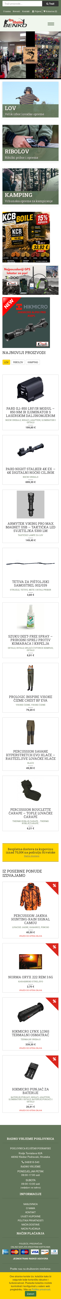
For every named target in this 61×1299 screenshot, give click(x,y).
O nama (7, 11)
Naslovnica (30, 1204)
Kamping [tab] (33, 362)
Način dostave (30, 1224)
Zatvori (30, 1293)
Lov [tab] (6, 362)
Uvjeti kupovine (31, 1216)
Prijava (37, 11)
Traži (51, 3)
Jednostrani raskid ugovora (30, 1258)
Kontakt (26, 11)
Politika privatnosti (30, 1220)
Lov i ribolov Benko (17, 23)
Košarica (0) (51, 11)
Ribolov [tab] (18, 362)
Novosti (16, 11)
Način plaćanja (30, 1228)
